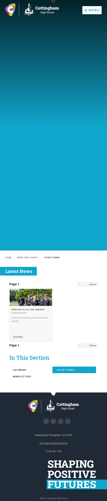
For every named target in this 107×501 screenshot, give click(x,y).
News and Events (27, 258)
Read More (18, 337)
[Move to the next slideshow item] (99, 210)
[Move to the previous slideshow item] (99, 217)
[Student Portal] (68, 421)
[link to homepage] (32, 10)
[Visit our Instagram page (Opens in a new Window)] (53, 421)
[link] (79, 284)
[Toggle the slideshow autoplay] (99, 223)
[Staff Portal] (60, 421)
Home (8, 258)
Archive (93, 284)
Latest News (52, 258)
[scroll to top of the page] (53, 392)
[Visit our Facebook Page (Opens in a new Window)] (46, 421)
